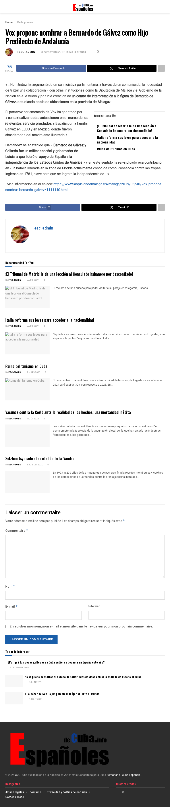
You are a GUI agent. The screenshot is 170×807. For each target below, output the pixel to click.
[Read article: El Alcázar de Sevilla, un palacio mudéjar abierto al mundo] (14, 698)
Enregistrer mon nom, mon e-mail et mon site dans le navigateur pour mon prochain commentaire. (81, 626)
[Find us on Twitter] (123, 792)
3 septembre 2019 (52, 52)
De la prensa (25, 22)
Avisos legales (14, 792)
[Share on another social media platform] (161, 68)
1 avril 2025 (32, 280)
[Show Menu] (7, 6)
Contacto (35, 792)
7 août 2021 (32, 418)
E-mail (11, 606)
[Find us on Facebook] (117, 792)
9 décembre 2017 (19, 667)
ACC (17, 775)
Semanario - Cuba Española (124, 775)
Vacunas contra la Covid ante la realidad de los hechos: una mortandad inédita (68, 412)
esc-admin (27, 52)
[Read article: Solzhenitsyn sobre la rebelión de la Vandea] (27, 482)
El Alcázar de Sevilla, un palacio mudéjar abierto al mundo (62, 694)
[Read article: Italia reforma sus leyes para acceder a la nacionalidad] (27, 343)
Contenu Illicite (14, 797)
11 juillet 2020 (34, 464)
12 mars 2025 (32, 372)
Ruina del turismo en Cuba (116, 148)
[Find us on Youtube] (134, 792)
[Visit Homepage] (85, 6)
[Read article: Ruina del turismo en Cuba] (27, 389)
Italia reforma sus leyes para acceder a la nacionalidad (127, 139)
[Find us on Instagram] (129, 792)
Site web (94, 606)
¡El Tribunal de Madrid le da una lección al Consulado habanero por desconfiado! (127, 128)
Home (9, 22)
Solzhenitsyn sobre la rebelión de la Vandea (40, 458)
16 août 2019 (34, 699)
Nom (10, 586)
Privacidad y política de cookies (67, 792)
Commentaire (16, 530)
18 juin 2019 (34, 682)
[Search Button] (163, 6)
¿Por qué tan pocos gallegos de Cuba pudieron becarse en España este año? (56, 662)
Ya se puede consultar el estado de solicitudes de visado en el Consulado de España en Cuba (83, 677)
